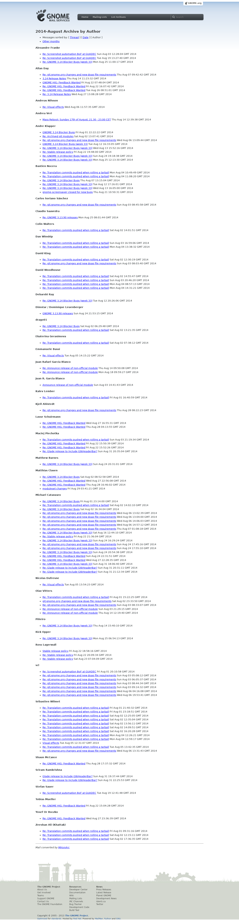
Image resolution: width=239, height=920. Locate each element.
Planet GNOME (103, 895)
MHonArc (64, 847)
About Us (42, 889)
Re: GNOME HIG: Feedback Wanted (64, 86)
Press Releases (103, 889)
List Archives (118, 17)
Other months (51, 41)
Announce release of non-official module (68, 385)
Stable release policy (55, 651)
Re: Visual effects (53, 107)
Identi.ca (101, 901)
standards (56, 919)
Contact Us (43, 901)
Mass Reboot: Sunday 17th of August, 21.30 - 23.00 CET (77, 119)
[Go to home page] (58, 22)
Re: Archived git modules (58, 136)
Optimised (42, 919)
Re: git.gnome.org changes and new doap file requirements (79, 74)
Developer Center (78, 889)
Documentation (77, 892)
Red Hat (77, 919)
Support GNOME (45, 898)
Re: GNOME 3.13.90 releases (60, 217)
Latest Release (103, 892)
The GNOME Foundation (49, 904)
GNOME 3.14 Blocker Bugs (59, 132)
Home (85, 17)
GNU (118, 919)
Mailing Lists (100, 17)
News (99, 887)
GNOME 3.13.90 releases (58, 313)
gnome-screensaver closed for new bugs (68, 192)
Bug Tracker (75, 904)
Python (107, 919)
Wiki (71, 895)
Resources (75, 887)
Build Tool (74, 910)
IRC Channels (76, 901)
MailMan (99, 919)
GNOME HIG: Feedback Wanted (62, 82)
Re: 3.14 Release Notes (57, 94)
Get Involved (44, 892)
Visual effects (51, 743)
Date (86, 37)
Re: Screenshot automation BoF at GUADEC (69, 54)
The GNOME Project (48, 887)
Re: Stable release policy (58, 152)
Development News (106, 898)
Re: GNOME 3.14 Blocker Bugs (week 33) (67, 61)
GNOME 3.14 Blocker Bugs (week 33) (65, 144)
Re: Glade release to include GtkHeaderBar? (70, 451)
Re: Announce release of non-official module (70, 368)
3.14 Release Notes (54, 78)
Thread (74, 37)
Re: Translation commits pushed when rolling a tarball (76, 172)
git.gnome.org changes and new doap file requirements (77, 601)
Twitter (99, 904)
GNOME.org (195, 3)
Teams (40, 895)
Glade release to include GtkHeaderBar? (68, 776)
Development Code (79, 907)
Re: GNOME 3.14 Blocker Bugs (61, 180)
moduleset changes (55, 488)
